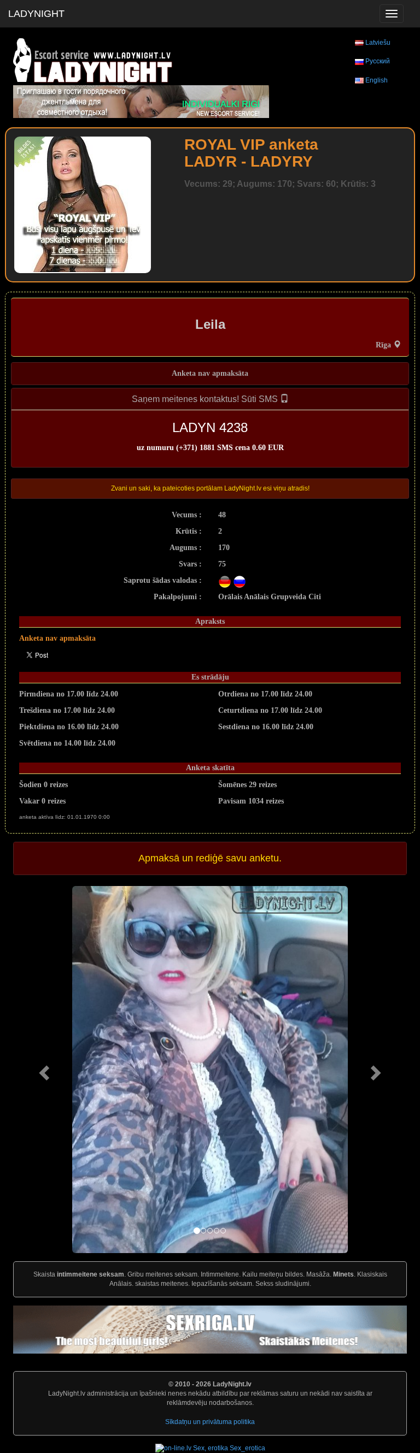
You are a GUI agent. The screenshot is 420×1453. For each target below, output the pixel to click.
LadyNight (36, 13)
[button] (42, 1069)
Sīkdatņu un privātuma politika (210, 1422)
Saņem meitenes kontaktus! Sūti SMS (206, 399)
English (376, 80)
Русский (377, 61)
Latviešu (377, 42)
